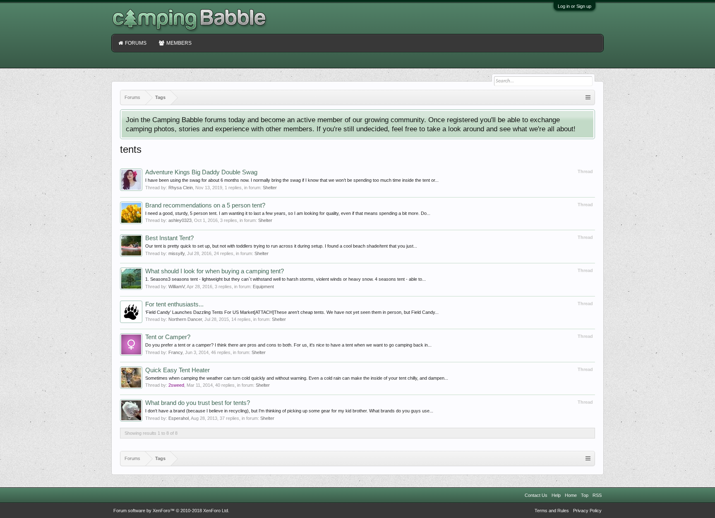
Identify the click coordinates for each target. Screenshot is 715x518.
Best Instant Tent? (169, 238)
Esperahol (178, 418)
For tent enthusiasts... (174, 304)
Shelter (270, 187)
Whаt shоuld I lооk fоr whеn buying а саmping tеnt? (214, 271)
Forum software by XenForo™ (171, 510)
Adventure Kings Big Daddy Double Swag (201, 172)
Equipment (263, 286)
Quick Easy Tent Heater (177, 370)
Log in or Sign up (574, 6)
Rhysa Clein (180, 187)
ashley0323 (180, 220)
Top (584, 495)
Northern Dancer (185, 319)
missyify (176, 253)
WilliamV (176, 286)
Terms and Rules (552, 510)
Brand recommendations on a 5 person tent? (205, 205)
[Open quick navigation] (588, 97)
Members (179, 43)
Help (556, 495)
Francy (175, 352)
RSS (597, 495)
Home (571, 495)
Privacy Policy (587, 510)
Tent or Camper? (167, 337)
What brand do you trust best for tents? (197, 403)
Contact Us (536, 495)
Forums (135, 43)
